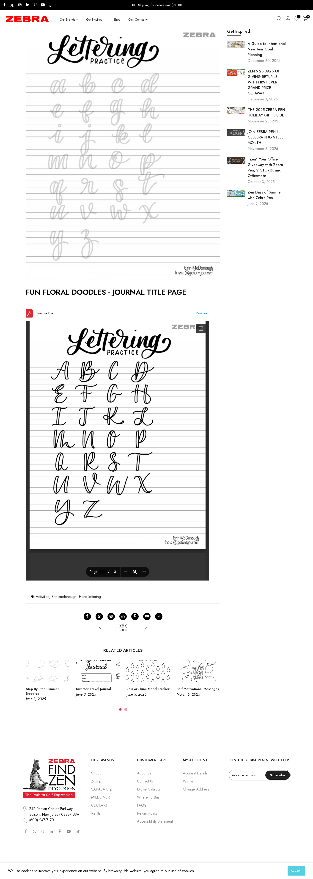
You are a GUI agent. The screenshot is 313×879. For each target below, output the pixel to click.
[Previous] (30, 686)
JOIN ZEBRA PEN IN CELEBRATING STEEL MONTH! (265, 137)
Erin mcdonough (64, 596)
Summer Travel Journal (93, 689)
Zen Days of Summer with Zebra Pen (265, 195)
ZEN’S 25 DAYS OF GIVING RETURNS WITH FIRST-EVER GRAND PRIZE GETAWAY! (264, 82)
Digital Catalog (148, 789)
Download (202, 313)
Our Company (138, 19)
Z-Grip (96, 781)
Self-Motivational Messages (198, 689)
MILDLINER (100, 797)
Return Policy (147, 813)
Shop (116, 19)
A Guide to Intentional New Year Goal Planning (267, 49)
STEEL (96, 773)
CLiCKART (99, 805)
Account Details (195, 773)
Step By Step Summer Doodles (42, 691)
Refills (95, 813)
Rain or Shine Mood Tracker (148, 689)
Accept (296, 871)
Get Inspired (94, 19)
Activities (42, 596)
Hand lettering (90, 596)
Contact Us (145, 781)
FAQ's (141, 805)
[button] (279, 19)
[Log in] (287, 19)
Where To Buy (148, 797)
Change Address (196, 789)
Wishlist (189, 781)
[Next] (215, 686)
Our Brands (67, 19)
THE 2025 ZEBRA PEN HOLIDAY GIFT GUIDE (266, 112)
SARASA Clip (101, 789)
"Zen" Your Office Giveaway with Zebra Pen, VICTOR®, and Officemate (265, 167)
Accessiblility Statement (155, 821)
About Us (144, 773)
